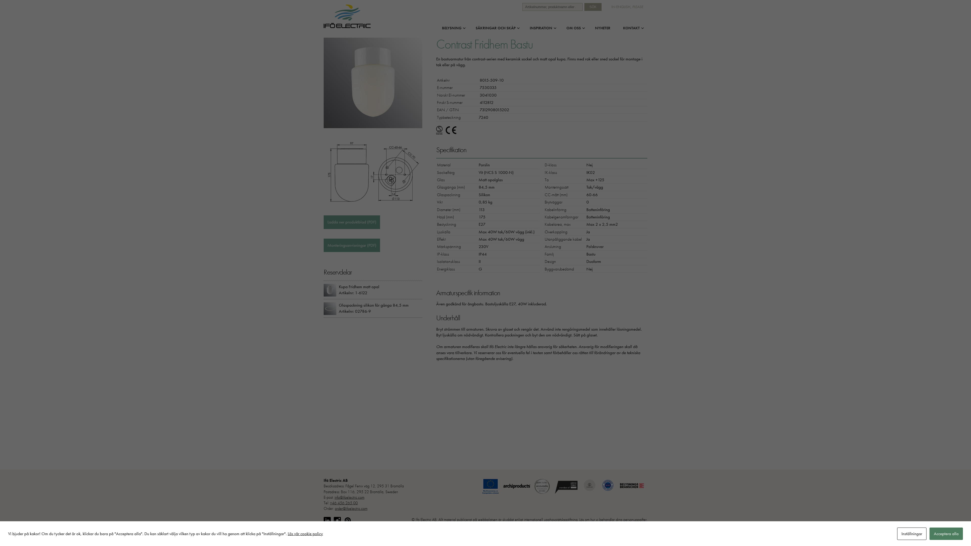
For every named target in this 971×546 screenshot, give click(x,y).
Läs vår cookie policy (305, 533)
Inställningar (911, 533)
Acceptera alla (946, 533)
